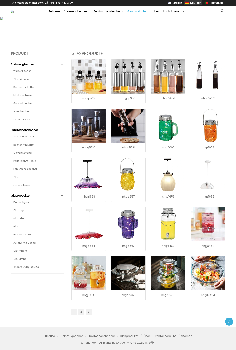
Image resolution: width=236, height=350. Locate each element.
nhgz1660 (168, 148)
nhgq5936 (128, 98)
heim (18, 28)
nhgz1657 (128, 197)
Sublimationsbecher (107, 11)
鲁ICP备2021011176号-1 (141, 343)
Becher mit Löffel (23, 87)
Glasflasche (20, 251)
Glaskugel (19, 210)
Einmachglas (21, 202)
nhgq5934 (168, 98)
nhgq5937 (88, 98)
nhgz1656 (168, 197)
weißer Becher (22, 71)
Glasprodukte (136, 11)
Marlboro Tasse (22, 95)
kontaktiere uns (174, 11)
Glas (16, 177)
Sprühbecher (21, 111)
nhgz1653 (128, 246)
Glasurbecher (21, 79)
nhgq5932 (88, 148)
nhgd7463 (208, 295)
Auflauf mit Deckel (24, 242)
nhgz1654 (88, 246)
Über (155, 11)
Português (216, 3)
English (177, 3)
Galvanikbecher (22, 103)
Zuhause (54, 11)
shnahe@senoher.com (29, 2)
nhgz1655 (208, 197)
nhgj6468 (168, 246)
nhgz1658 (88, 197)
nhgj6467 (207, 246)
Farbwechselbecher (25, 169)
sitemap (186, 336)
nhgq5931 (128, 148)
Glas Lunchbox (22, 234)
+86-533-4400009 (61, 2)
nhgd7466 (128, 295)
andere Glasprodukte (26, 267)
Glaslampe (19, 259)
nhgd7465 (168, 295)
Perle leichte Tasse (24, 161)
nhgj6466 (88, 295)
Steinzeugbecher (75, 11)
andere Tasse (21, 119)
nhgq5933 (208, 98)
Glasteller (19, 218)
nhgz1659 (208, 148)
